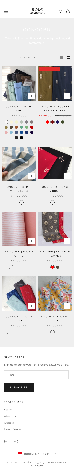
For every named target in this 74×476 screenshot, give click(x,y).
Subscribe (19, 387)
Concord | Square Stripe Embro (55, 108)
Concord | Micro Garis (19, 253)
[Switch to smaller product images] (68, 57)
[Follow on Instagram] (6, 441)
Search (8, 409)
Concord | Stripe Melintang (19, 188)
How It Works (13, 429)
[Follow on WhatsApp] (16, 441)
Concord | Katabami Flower (55, 253)
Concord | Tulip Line (19, 318)
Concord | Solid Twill (19, 108)
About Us (10, 416)
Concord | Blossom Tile (55, 318)
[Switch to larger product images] (61, 57)
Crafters (9, 423)
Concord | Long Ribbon (55, 188)
